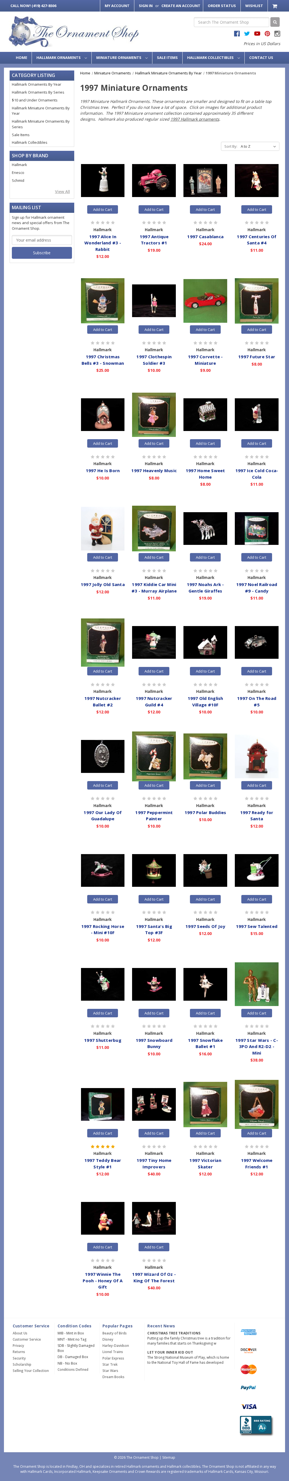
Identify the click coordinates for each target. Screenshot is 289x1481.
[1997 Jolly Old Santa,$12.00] (103, 528)
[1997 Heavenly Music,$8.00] (154, 414)
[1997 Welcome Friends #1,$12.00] (257, 1104)
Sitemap (168, 1457)
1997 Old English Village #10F (205, 701)
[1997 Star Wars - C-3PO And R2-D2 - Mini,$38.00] (257, 984)
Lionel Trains (112, 1351)
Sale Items (167, 57)
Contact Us (261, 57)
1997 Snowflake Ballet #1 (205, 1043)
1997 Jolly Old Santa (103, 584)
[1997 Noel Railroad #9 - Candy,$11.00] (257, 528)
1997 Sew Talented (256, 926)
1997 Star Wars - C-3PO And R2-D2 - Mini (256, 1046)
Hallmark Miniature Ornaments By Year (41, 110)
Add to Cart (102, 209)
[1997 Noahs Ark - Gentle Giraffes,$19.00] (205, 528)
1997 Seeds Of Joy (205, 926)
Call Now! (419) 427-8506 (33, 5)
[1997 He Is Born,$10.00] (103, 414)
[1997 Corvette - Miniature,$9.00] (205, 301)
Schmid (18, 180)
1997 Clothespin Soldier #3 (154, 360)
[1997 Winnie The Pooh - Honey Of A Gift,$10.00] (103, 1218)
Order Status (222, 5)
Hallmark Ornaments (59, 57)
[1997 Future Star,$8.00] (257, 301)
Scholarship (22, 1364)
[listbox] (259, 146)
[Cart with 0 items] (275, 6)
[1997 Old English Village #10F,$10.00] (205, 642)
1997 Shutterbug (102, 1040)
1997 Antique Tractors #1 (154, 240)
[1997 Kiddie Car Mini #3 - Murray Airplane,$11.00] (154, 528)
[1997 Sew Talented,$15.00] (257, 870)
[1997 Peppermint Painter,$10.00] (154, 756)
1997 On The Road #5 (256, 701)
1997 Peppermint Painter (154, 816)
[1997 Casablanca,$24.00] (205, 180)
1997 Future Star (256, 356)
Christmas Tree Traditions (173, 1333)
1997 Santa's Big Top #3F (154, 929)
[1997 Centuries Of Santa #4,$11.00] (257, 180)
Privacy (18, 1345)
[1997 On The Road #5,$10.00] (257, 642)
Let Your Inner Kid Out (170, 1352)
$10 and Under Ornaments (35, 100)
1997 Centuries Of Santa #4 (256, 240)
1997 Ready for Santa (256, 816)
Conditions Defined (73, 1369)
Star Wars (110, 1370)
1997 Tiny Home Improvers (154, 1163)
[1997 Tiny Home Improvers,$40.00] (154, 1104)
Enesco (18, 172)
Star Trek (110, 1364)
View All (62, 191)
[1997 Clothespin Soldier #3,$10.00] (154, 301)
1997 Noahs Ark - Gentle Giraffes (205, 588)
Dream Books (113, 1376)
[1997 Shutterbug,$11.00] (103, 984)
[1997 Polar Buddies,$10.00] (205, 756)
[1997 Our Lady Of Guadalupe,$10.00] (103, 756)
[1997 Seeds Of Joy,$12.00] (205, 870)
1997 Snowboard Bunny (154, 1043)
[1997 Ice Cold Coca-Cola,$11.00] (257, 414)
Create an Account (180, 5)
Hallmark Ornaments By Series (38, 92)
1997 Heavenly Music (154, 470)
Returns (19, 1351)
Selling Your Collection (31, 1370)
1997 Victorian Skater (205, 1163)
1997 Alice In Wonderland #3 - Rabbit (102, 243)
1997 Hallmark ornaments (194, 119)
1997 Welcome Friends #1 (257, 1163)
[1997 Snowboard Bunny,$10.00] (154, 984)
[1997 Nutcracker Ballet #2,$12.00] (103, 642)
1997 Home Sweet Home (205, 474)
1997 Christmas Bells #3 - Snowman (103, 360)
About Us (20, 1333)
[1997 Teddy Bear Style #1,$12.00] (103, 1104)
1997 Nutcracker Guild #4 (154, 701)
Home (21, 57)
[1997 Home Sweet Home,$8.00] (205, 414)
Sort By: (230, 146)
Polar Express (113, 1358)
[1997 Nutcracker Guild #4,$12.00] (154, 642)
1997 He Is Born (103, 470)
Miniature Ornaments (119, 57)
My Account (117, 5)
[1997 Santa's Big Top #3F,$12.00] (154, 870)
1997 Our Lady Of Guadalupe (103, 816)
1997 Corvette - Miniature (205, 360)
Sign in (146, 5)
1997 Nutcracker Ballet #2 (102, 701)
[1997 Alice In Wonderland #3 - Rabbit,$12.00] (103, 180)
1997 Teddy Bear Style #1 (102, 1163)
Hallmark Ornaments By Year (36, 84)
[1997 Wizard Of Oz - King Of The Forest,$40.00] (154, 1218)
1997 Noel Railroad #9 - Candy (256, 588)
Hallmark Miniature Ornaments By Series (41, 124)
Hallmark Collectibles (211, 57)
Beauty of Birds (114, 1333)
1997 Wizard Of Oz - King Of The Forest (154, 1277)
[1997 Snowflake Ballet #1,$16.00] (205, 984)
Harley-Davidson (115, 1345)
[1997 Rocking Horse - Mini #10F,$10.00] (103, 870)
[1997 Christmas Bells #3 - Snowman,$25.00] (103, 301)
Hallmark (19, 164)
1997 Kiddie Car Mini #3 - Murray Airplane (154, 588)
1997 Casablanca (205, 236)
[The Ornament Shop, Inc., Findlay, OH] (255, 1426)
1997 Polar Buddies (205, 812)
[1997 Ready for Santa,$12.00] (257, 756)
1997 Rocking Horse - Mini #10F (102, 929)
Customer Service (27, 1339)
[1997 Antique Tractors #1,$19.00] (154, 180)
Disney (107, 1339)
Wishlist (254, 5)
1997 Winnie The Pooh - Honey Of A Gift (102, 1280)
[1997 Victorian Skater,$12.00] (205, 1104)
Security (19, 1358)
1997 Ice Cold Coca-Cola (256, 474)
